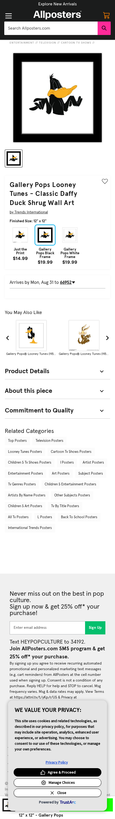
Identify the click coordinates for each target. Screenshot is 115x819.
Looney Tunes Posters (25, 452)
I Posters (67, 462)
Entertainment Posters (25, 473)
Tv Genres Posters (22, 484)
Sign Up (95, 628)
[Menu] (8, 16)
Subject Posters (90, 473)
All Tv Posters (18, 517)
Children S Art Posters (25, 506)
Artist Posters (93, 462)
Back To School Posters (79, 517)
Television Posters (49, 441)
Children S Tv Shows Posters (29, 462)
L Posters (44, 517)
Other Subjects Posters (72, 495)
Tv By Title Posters (65, 506)
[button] (57, 4)
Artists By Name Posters (26, 495)
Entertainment (22, 42)
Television (47, 42)
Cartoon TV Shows (76, 42)
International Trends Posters (30, 528)
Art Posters (61, 473)
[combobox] (51, 28)
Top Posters (17, 441)
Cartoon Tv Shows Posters (71, 452)
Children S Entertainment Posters (70, 484)
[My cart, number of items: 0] (106, 15)
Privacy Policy (57, 762)
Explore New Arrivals (57, 4)
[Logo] (57, 15)
